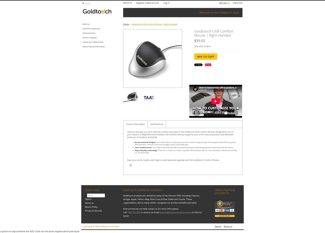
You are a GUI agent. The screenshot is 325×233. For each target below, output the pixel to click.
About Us (127, 3)
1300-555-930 (133, 212)
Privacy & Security (93, 210)
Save (209, 65)
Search (88, 199)
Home (126, 24)
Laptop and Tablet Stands (93, 42)
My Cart (224, 3)
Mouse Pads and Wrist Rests (94, 46)
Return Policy (91, 207)
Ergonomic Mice (89, 33)
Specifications (156, 124)
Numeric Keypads (90, 37)
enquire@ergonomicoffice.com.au (175, 212)
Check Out (237, 3)
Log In (166, 3)
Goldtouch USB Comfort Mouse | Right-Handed (154, 24)
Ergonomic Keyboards (91, 28)
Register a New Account (147, 3)
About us (86, 24)
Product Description (135, 124)
